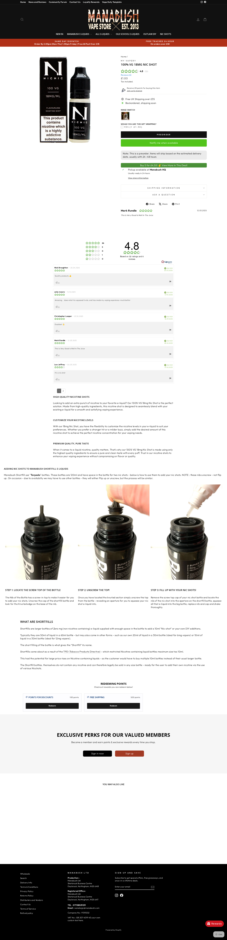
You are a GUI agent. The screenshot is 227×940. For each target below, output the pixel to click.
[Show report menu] (170, 282)
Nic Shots (165, 34)
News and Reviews (37, 2)
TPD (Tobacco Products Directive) (81, 651)
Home (23, 2)
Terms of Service (28, 909)
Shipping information (163, 188)
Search (23, 878)
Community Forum (58, 2)
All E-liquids (103, 34)
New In (59, 34)
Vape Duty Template (112, 2)
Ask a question (163, 195)
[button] (53, 912)
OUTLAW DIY (149, 34)
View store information (138, 178)
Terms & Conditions (29, 887)
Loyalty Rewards (91, 2)
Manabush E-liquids (78, 34)
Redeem (52, 706)
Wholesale (25, 874)
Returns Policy (26, 895)
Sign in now (97, 753)
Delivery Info (26, 882)
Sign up (129, 753)
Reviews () (126, 75)
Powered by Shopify (113, 930)
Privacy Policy (26, 891)
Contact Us (75, 2)
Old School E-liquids (127, 34)
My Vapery (128, 61)
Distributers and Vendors (31, 900)
